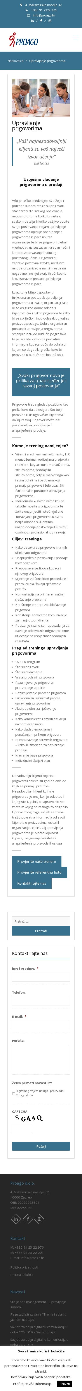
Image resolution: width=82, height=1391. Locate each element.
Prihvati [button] (65, 1384)
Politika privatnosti (24, 1267)
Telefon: (19, 992)
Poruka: (18, 1041)
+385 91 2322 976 (43, 10)
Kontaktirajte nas (31, 883)
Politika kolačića (21, 1274)
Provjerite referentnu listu (39, 872)
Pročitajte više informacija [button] (32, 1383)
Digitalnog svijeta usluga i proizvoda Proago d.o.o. (40, 1093)
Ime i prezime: (25, 968)
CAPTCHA (19, 1111)
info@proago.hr (43, 15)
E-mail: (19, 1016)
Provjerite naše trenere (36, 861)
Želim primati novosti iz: (32, 1083)
